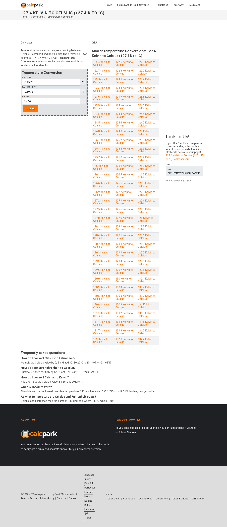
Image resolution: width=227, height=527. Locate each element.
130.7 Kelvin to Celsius (146, 297)
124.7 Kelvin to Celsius (146, 124)
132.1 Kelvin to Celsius (124, 341)
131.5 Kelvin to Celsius (124, 323)
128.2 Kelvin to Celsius (124, 228)
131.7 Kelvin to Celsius (102, 332)
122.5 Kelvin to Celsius (124, 63)
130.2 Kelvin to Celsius (102, 289)
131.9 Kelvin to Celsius (146, 332)
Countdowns (145, 498)
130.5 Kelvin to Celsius (102, 297)
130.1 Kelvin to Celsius (146, 280)
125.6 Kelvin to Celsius (146, 150)
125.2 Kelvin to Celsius (124, 141)
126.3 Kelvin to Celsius (102, 176)
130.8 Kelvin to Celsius (102, 306)
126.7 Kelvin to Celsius (124, 185)
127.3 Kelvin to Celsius (124, 202)
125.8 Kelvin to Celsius (124, 159)
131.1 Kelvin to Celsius (102, 315)
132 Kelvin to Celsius (101, 341)
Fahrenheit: (29, 87)
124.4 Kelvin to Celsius (146, 115)
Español (88, 483)
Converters (37, 16)
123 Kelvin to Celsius (101, 81)
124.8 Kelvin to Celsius (102, 133)
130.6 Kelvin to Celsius (124, 297)
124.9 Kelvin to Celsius (124, 133)
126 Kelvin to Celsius (101, 167)
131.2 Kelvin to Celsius (124, 315)
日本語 (87, 518)
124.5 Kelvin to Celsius (102, 124)
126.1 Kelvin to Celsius (124, 167)
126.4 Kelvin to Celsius (124, 176)
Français (88, 492)
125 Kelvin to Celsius (145, 133)
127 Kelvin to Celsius (123, 193)
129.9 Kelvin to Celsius (102, 280)
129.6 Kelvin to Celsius (102, 271)
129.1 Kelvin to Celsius (124, 254)
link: (168, 164)
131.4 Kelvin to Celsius (102, 323)
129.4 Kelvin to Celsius (124, 263)
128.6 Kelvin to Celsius (146, 237)
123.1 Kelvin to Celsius (124, 81)
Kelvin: (26, 97)
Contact (73, 498)
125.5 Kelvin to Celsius (124, 150)
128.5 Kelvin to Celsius (124, 237)
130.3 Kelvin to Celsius (124, 289)
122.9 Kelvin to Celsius (146, 72)
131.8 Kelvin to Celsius (124, 332)
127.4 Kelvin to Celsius (146, 202)
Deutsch (88, 496)
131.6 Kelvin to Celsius (146, 323)
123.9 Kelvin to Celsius (102, 107)
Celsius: (27, 78)
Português (89, 487)
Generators (162, 498)
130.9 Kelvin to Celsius (124, 306)
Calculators (113, 498)
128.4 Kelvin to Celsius (102, 237)
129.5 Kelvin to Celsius (146, 263)
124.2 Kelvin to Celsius (102, 115)
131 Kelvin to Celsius (145, 306)
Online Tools (198, 498)
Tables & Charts (179, 498)
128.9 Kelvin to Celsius (146, 245)
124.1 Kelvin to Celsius (146, 107)
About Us (61, 498)
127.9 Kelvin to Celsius (124, 219)
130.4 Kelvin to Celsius (146, 289)
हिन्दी (86, 513)
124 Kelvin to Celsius (123, 107)
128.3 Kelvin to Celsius (146, 228)
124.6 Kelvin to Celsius (124, 124)
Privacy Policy (47, 498)
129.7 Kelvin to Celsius (124, 271)
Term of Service (29, 498)
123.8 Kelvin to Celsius (146, 98)
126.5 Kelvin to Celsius (146, 176)
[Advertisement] (90, 30)
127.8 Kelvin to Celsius (102, 219)
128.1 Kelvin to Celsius (102, 228)
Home (24, 16)
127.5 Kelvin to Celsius (102, 211)
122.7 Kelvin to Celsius (102, 72)
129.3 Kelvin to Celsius (102, 263)
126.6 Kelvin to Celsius (102, 185)
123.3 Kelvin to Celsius (102, 89)
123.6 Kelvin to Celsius (102, 98)
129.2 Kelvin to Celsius (146, 254)
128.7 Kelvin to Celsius (102, 245)
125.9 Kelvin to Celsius (146, 159)
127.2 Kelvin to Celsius (102, 202)
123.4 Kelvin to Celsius (124, 89)
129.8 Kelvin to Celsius (146, 271)
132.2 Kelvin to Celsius (146, 341)
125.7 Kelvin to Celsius (102, 159)
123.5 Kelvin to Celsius (146, 89)
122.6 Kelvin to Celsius (146, 63)
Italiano (88, 500)
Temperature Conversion (60, 16)
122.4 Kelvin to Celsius (102, 63)
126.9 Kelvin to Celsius (102, 193)
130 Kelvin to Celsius (123, 280)
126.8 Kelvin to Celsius (146, 185)
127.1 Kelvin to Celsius (146, 193)
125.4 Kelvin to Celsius (102, 150)
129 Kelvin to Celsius (101, 254)
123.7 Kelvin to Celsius (124, 98)
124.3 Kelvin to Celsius (124, 115)
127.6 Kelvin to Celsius (124, 211)
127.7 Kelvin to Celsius (146, 211)
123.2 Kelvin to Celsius (146, 81)
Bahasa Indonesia (89, 507)
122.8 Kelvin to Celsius (124, 72)
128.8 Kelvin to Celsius (124, 245)
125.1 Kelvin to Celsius (102, 141)
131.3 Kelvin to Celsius (146, 315)
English (87, 479)
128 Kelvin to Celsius (145, 219)
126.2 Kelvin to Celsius (146, 167)
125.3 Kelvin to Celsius (146, 141)
